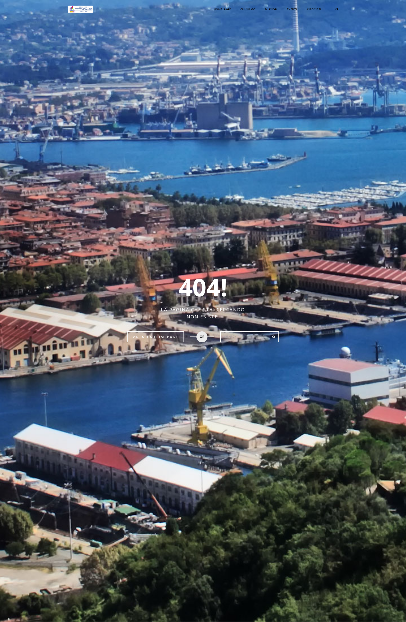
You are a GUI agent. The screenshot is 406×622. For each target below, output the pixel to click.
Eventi (292, 9)
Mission (271, 9)
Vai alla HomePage (155, 337)
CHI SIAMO (248, 9)
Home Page (222, 9)
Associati (313, 9)
